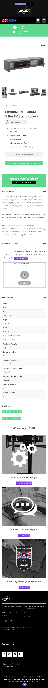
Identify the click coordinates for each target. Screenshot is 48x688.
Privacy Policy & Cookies (9, 621)
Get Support (23, 535)
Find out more (20, 259)
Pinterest (15, 654)
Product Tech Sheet (10, 418)
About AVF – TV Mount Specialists (11, 606)
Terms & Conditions (29, 617)
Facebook (4, 654)
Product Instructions (10, 412)
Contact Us (27, 613)
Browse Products (23, 483)
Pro (30, 4)
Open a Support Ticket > (24, 182)
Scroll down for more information (24, 163)
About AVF (23, 587)
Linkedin (20, 654)
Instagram (9, 654)
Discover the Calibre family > (24, 154)
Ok (25, 685)
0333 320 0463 (9, 630)
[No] (45, 681)
